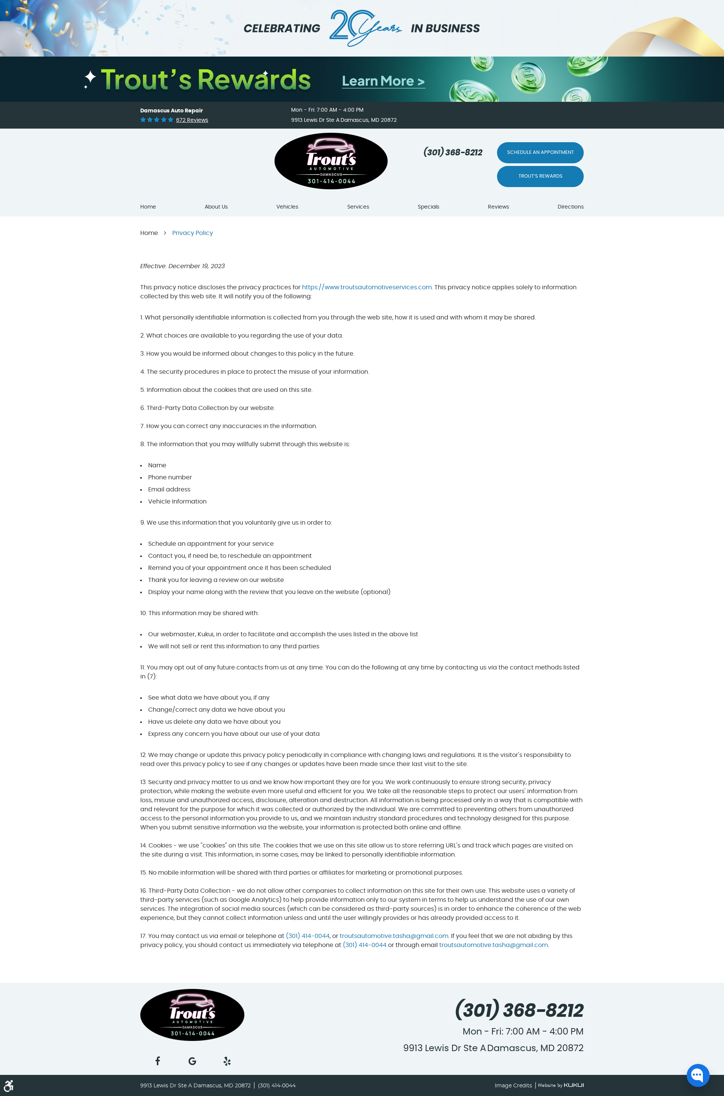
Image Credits (514, 1085)
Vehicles (287, 207)
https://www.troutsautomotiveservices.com (367, 287)
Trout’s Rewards (540, 176)
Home (148, 207)
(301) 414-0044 (308, 936)
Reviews (498, 207)
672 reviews (192, 120)
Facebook (157, 1061)
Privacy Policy (192, 233)
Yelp (227, 1061)
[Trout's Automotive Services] (300, 163)
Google (192, 1061)
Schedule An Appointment (540, 152)
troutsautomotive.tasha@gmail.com (394, 936)
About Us (216, 207)
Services (358, 207)
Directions (571, 207)
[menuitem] (148, 207)
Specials (428, 207)
